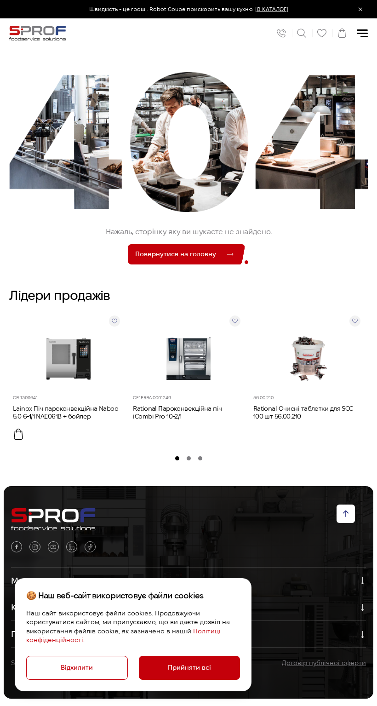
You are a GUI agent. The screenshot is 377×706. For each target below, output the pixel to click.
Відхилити (77, 667)
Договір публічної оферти (324, 662)
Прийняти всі (189, 667)
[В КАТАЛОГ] (271, 9)
